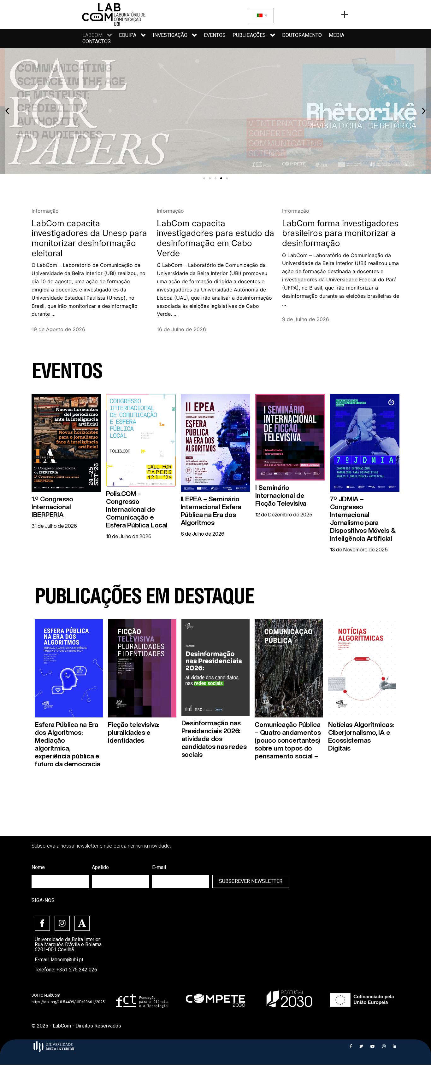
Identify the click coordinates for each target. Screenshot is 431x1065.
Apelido (100, 867)
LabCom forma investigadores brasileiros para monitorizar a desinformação (340, 233)
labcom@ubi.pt (67, 960)
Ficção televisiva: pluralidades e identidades (133, 732)
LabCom (92, 35)
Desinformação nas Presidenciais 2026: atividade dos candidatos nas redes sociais (214, 739)
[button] (204, 178)
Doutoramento (302, 35)
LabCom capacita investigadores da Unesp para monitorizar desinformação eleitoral (89, 238)
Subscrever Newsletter (250, 881)
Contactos (96, 41)
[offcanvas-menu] (344, 14)
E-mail (159, 867)
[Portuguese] (259, 15)
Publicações (249, 35)
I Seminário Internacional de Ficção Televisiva (280, 495)
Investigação (170, 35)
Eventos (215, 35)
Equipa (127, 35)
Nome (38, 867)
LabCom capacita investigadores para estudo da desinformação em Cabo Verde (215, 238)
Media (336, 35)
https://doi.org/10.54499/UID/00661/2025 (68, 1002)
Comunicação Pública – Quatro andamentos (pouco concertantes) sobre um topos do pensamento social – (288, 740)
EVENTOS (67, 374)
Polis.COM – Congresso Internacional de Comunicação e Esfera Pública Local (136, 509)
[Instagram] (62, 923)
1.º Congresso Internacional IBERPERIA (52, 507)
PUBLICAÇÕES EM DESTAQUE (144, 599)
